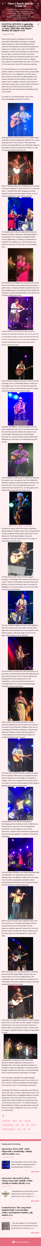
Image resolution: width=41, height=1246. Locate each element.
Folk (17, 1125)
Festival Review (8, 1125)
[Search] (38, 4)
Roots (33, 1125)
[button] (38, 24)
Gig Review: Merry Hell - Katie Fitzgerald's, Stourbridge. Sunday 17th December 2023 (17, 1151)
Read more (35, 1172)
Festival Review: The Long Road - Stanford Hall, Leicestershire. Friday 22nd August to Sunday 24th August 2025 (17, 1211)
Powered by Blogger (22, 1242)
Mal (22, 1125)
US (29, 1129)
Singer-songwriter (9, 1129)
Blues (15, 1121)
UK (24, 1129)
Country (27, 1121)
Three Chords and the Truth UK (20, 5)
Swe (19, 1129)
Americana (6, 1121)
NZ (28, 1125)
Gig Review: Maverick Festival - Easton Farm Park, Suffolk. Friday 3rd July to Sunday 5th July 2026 (17, 1180)
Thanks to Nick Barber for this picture (20, 526)
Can (20, 1121)
